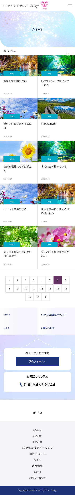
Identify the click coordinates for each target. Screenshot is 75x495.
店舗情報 (37, 465)
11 (33, 288)
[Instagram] (35, 413)
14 (57, 288)
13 (49, 288)
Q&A (37, 459)
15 (65, 288)
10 (25, 288)
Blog (11, 74)
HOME (37, 429)
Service (37, 441)
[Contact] (40, 413)
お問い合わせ (37, 477)
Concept (37, 435)
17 (37, 296)
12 (41, 288)
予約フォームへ (37, 361)
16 (29, 296)
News (37, 471)
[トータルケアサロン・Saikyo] (25, 5)
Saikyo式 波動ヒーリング (37, 447)
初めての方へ (37, 453)
